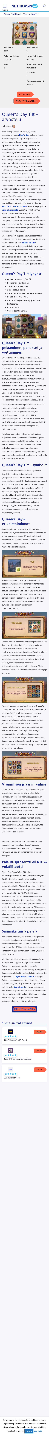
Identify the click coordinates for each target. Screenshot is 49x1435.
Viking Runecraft (10, 210)
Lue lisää (38, 1431)
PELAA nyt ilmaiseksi (26, 101)
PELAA (39, 1032)
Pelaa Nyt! (24, 94)
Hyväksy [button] (29, 1431)
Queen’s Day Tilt (31, 14)
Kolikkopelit (17, 14)
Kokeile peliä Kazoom (24, 1009)
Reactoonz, (7, 206)
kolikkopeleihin (29, 243)
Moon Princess (20, 206)
